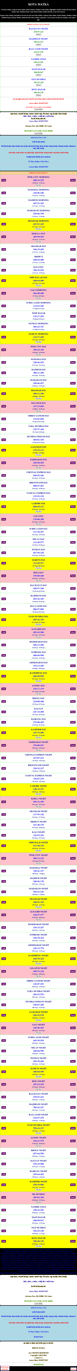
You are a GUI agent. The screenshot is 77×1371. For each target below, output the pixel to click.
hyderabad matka (61, 1255)
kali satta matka (71, 1258)
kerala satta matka (40, 1258)
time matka (60, 1249)
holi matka (8, 1255)
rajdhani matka (25, 1255)
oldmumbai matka (20, 1258)
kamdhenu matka (15, 1257)
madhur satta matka (7, 1262)
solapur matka (47, 1251)
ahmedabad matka (5, 1257)
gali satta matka (17, 1260)
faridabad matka (26, 1253)
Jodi (3, 180)
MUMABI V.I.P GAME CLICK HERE (38, 108)
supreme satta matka (44, 1267)
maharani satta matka (19, 1262)
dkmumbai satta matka (61, 1269)
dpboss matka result (50, 1273)
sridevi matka (21, 1249)
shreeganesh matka (57, 1251)
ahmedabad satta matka (56, 1267)
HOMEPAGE (38, 1364)
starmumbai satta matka (7, 1267)
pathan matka (67, 1249)
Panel (73, 180)
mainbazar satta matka (28, 1271)
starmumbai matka (43, 1255)
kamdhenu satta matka (69, 1267)
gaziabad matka (17, 1253)
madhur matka (21, 1251)
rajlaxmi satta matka (68, 1265)
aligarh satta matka (20, 1267)
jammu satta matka (6, 1269)
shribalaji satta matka (6, 1260)
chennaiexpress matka (37, 1253)
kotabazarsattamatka (53, 1271)
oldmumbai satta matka (41, 1271)
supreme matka (71, 1255)
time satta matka (38, 1260)
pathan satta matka (49, 1260)
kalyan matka (39, 1257)
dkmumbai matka (65, 1257)
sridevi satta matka (62, 1258)
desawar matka (39, 1251)
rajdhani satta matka (56, 1265)
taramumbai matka (67, 1251)
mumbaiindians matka (6, 1253)
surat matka (18, 1273)
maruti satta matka (59, 1260)
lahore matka (69, 1253)
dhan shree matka (63, 1273)
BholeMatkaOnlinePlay (5, 1368)
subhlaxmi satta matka (28, 1260)
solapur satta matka (42, 1262)
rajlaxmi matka (33, 1255)
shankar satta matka (50, 1258)
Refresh (38, 34)
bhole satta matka (16, 1269)
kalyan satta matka (27, 1269)
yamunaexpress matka (59, 1253)
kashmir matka (56, 1257)
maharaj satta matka (70, 1260)
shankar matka (13, 1249)
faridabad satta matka (34, 1264)
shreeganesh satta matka (54, 1262)
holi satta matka (35, 1265)
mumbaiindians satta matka (8, 1264)
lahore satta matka (15, 1265)
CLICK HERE (38, 109)
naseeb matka (8, 1273)
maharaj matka (12, 1251)
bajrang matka (48, 1257)
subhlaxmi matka (52, 1249)
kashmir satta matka (48, 1269)
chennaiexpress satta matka (47, 1264)
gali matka (44, 1249)
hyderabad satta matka (32, 1267)
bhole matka (32, 1257)
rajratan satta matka (45, 1265)
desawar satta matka (31, 1262)
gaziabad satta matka (22, 1264)
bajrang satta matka (37, 1269)
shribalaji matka (36, 1249)
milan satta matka (25, 1265)
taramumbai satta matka (68, 1262)
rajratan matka (16, 1255)
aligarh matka (52, 1255)
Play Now (38, 185)
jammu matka (24, 1257)
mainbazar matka (9, 1258)
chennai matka (27, 1273)
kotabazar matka (29, 1258)
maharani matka (29, 1251)
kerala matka (5, 1249)
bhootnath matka (48, 1253)
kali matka (28, 1249)
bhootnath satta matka (61, 1264)
